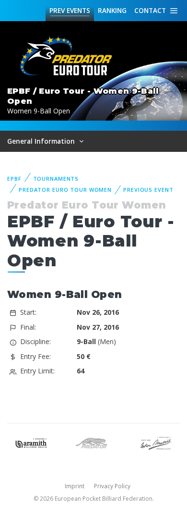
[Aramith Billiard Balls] (31, 442)
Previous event (148, 189)
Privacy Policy (112, 486)
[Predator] (93, 442)
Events (69, 10)
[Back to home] (67, 56)
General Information (42, 141)
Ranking (112, 10)
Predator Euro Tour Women (65, 189)
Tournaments (56, 178)
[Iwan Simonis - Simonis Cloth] (156, 442)
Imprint (74, 486)
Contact (150, 10)
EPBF (14, 178)
